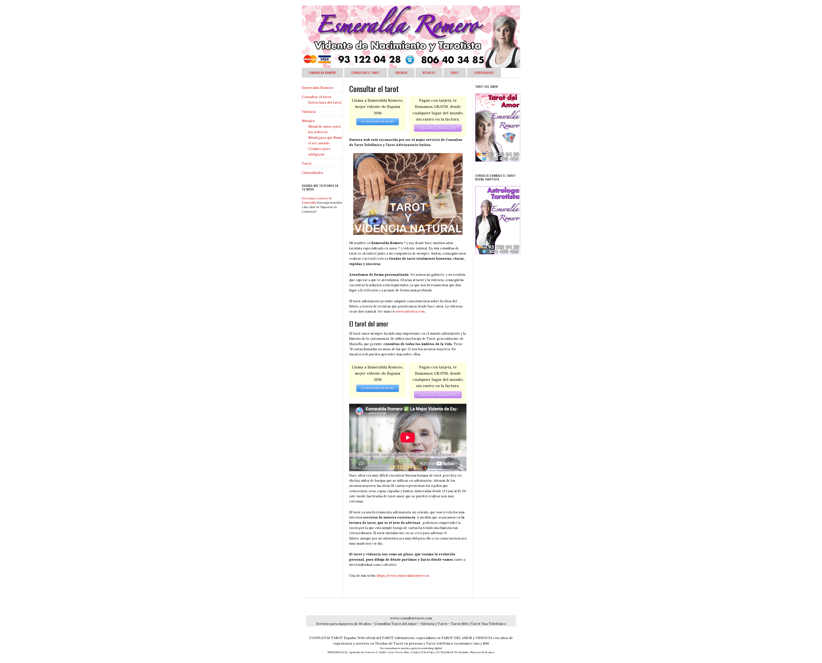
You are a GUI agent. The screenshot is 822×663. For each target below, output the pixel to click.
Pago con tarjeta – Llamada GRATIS (437, 127)
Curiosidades (312, 172)
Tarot (306, 163)
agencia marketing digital (426, 648)
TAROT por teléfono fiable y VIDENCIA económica (411, 36)
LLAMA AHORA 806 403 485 (378, 121)
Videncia (309, 111)
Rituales (308, 121)
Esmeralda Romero (318, 87)
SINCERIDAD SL (338, 652)
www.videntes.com (410, 311)
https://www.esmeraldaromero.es (403, 576)
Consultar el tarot (316, 97)
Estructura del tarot (325, 102)
